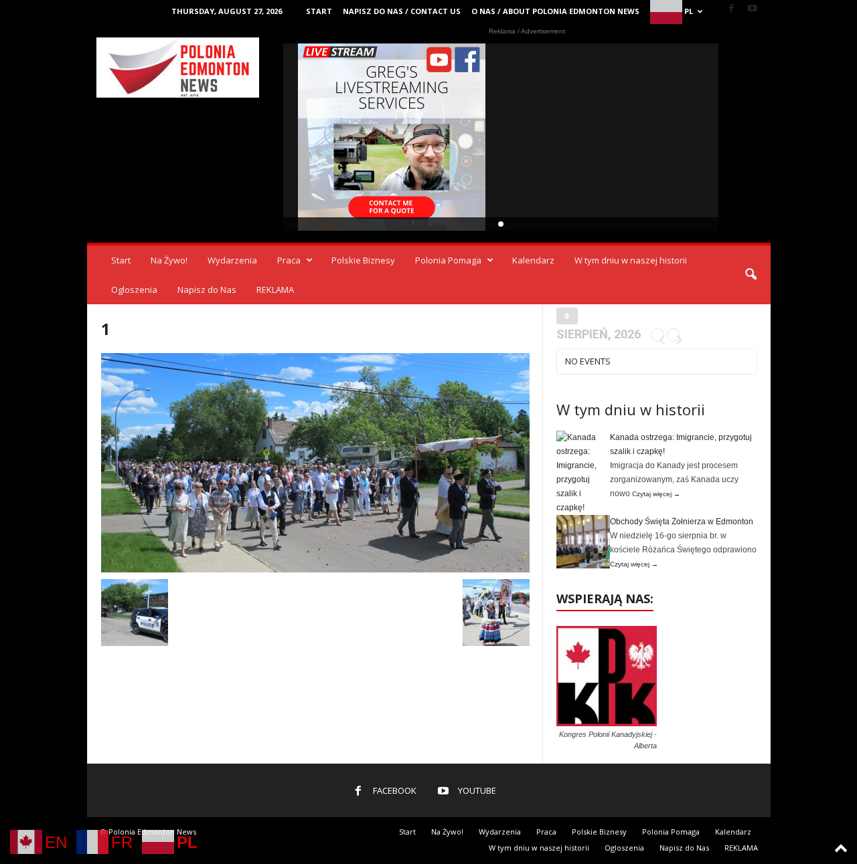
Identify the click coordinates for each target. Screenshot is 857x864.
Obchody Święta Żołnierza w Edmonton (681, 521)
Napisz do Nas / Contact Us (402, 11)
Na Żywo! (169, 260)
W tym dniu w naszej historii (630, 260)
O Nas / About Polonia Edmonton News (555, 11)
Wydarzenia (232, 260)
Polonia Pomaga (448, 260)
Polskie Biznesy (363, 260)
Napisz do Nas (206, 290)
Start (319, 11)
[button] (750, 275)
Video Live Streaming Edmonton (392, 137)
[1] (315, 462)
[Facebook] (732, 9)
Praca (289, 260)
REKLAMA (275, 290)
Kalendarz (533, 260)
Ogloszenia (134, 290)
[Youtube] (753, 9)
